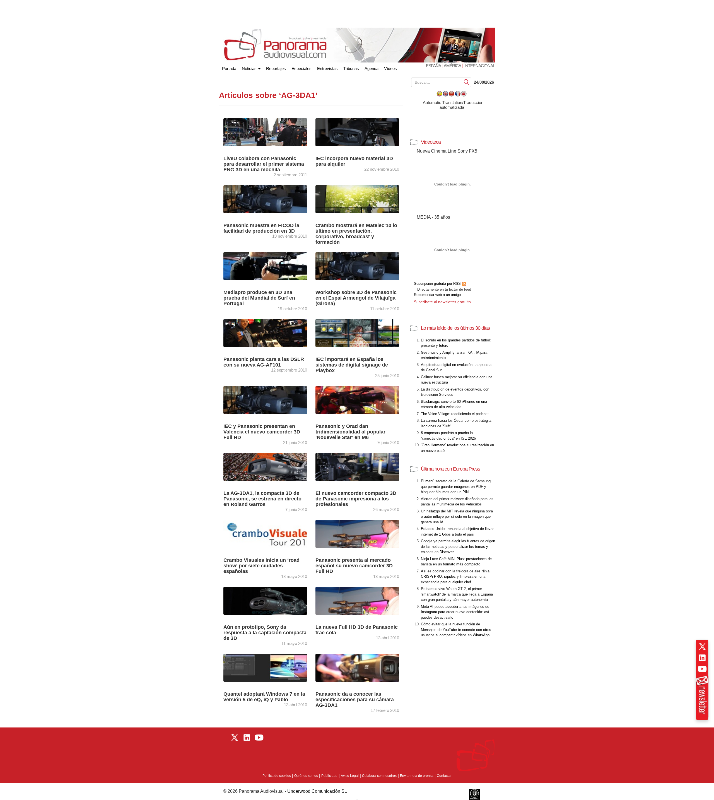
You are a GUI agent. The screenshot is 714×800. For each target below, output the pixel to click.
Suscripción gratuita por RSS (438, 283)
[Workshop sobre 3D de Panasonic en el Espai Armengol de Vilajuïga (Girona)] (362, 265)
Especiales (301, 68)
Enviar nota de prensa (416, 776)
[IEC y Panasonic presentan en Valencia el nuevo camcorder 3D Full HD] (270, 399)
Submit (467, 81)
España (434, 65)
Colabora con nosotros (379, 776)
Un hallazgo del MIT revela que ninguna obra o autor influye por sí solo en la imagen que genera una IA (457, 516)
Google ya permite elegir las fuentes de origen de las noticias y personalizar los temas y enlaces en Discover (458, 546)
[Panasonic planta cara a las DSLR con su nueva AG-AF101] (270, 332)
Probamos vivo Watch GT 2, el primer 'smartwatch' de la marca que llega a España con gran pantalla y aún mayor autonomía (457, 594)
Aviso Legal (350, 776)
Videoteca (431, 142)
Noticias (250, 68)
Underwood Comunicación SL (317, 791)
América (452, 65)
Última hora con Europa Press (450, 469)
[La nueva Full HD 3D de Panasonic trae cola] (362, 600)
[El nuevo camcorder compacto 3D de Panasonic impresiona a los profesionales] (362, 466)
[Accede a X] (702, 646)
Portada (229, 67)
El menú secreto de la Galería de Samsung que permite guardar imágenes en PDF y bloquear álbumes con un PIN (456, 486)
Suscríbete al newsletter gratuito (442, 302)
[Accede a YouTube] (702, 668)
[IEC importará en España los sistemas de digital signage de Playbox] (362, 332)
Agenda (371, 68)
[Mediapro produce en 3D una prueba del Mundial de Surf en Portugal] (270, 265)
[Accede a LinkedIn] (702, 657)
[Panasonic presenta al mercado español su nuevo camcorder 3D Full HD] (362, 533)
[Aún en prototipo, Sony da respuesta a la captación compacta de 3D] (270, 600)
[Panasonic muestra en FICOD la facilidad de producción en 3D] (270, 198)
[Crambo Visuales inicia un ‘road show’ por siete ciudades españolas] (270, 533)
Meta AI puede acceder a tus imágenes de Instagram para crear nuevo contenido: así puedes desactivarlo (455, 612)
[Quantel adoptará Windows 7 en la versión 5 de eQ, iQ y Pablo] (270, 667)
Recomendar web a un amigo (437, 295)
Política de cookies (276, 776)
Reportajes (276, 68)
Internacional (479, 65)
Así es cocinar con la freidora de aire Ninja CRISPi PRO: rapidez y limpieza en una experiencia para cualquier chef (455, 576)
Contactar (444, 776)
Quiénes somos (306, 776)
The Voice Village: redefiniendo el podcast (455, 414)
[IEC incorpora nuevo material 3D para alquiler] (362, 131)
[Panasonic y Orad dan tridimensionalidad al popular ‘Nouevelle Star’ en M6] (362, 399)
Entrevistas (327, 68)
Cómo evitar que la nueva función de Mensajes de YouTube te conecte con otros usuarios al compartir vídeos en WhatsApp (456, 629)
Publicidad (329, 776)
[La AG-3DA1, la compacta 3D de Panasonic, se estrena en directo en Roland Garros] (270, 466)
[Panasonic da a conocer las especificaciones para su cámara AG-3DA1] (362, 667)
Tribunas (351, 68)
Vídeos (390, 68)
